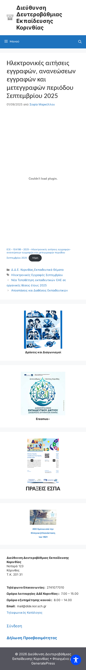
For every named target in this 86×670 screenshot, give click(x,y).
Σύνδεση (14, 626)
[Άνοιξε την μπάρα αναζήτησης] (80, 41)
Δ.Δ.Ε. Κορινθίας (22, 269)
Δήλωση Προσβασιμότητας (32, 638)
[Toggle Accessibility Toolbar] (76, 660)
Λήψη (35, 257)
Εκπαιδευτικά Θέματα (49, 269)
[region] (43, 461)
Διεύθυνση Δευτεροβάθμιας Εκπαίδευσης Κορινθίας (39, 17)
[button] (51, 460)
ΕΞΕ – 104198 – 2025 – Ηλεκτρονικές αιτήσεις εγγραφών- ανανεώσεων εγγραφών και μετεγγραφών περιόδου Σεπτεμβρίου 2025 (39, 253)
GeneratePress (43, 663)
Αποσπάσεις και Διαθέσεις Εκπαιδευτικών (39, 290)
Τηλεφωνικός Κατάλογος (24, 612)
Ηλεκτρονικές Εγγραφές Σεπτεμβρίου (37, 275)
